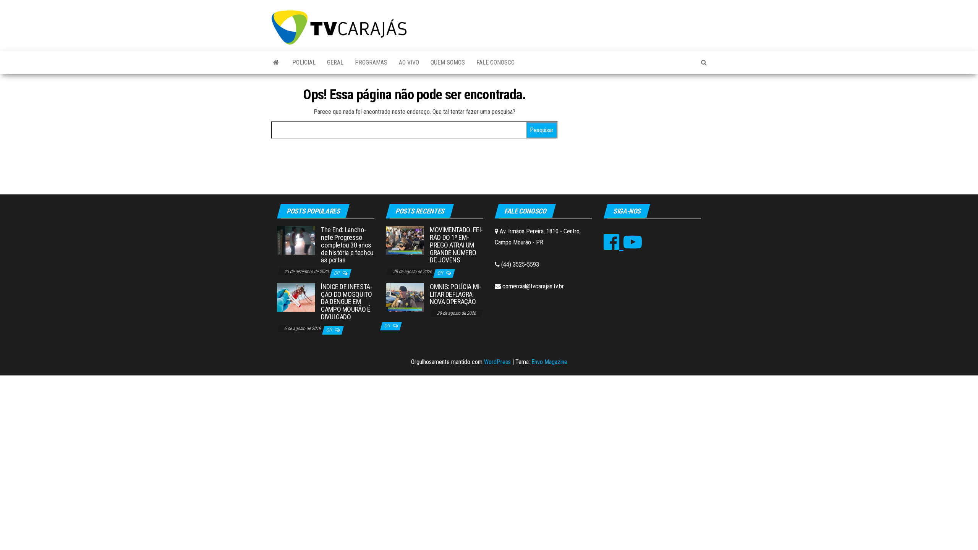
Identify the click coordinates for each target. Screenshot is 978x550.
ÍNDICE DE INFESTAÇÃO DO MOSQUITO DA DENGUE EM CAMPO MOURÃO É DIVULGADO (346, 302)
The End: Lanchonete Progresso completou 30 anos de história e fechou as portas (347, 245)
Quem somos (448, 62)
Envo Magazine (549, 362)
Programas (371, 62)
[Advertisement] (638, 137)
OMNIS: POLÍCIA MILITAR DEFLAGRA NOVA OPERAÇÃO (455, 294)
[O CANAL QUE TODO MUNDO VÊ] (276, 62)
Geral (335, 62)
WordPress (497, 362)
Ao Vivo (409, 62)
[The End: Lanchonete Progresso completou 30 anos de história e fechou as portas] (296, 240)
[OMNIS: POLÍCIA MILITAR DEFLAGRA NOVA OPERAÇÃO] (405, 297)
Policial (304, 62)
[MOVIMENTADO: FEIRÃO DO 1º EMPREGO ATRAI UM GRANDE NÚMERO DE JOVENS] (405, 240)
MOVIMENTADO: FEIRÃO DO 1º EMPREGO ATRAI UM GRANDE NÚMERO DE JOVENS (456, 245)
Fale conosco (495, 62)
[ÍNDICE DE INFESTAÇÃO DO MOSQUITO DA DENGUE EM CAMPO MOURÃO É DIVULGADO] (296, 297)
